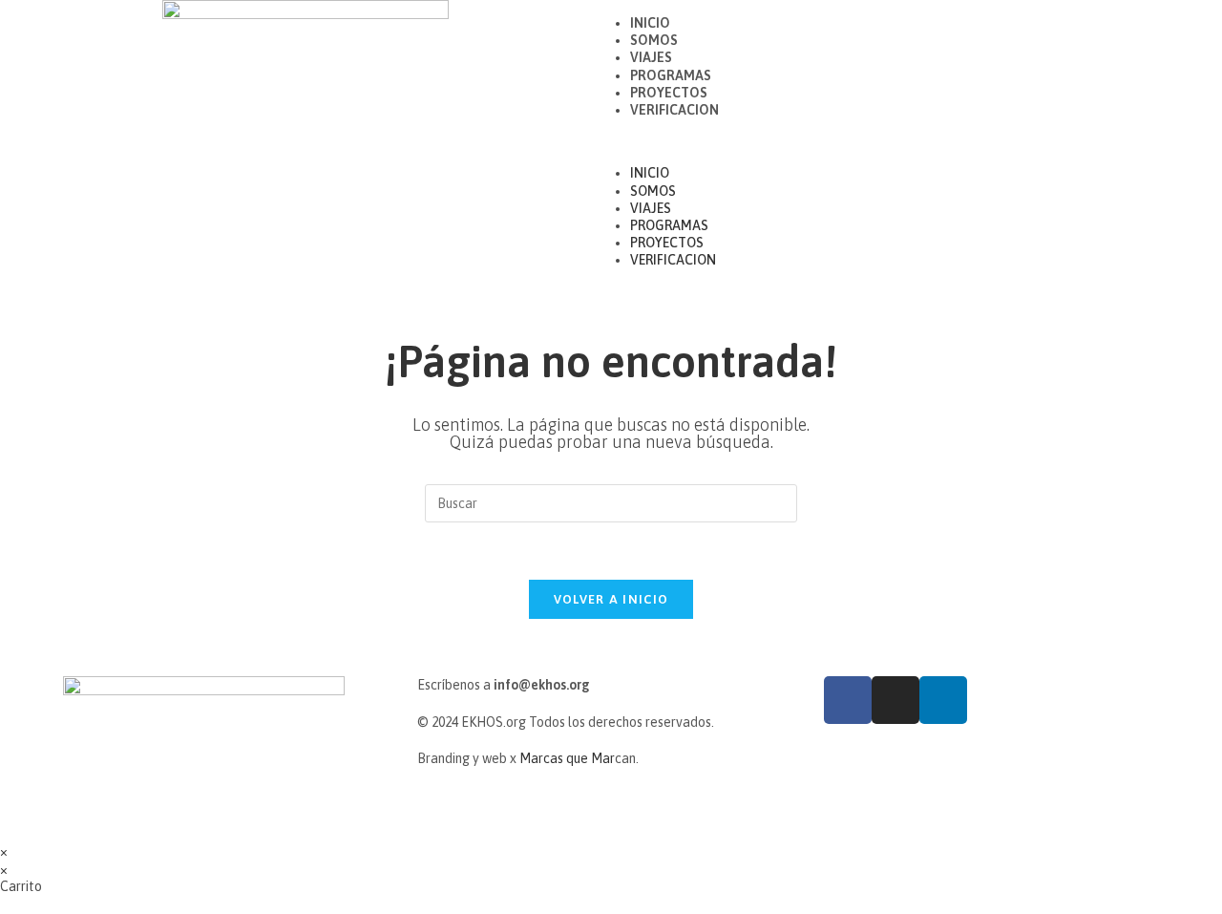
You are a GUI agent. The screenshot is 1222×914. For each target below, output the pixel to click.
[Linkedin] (943, 700)
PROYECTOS (668, 92)
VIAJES (651, 57)
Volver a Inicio (611, 599)
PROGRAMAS (670, 75)
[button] (916, 141)
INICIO (650, 23)
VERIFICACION (674, 109)
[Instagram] (895, 700)
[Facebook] (848, 700)
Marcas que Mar (567, 758)
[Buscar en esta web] (611, 502)
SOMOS (654, 40)
